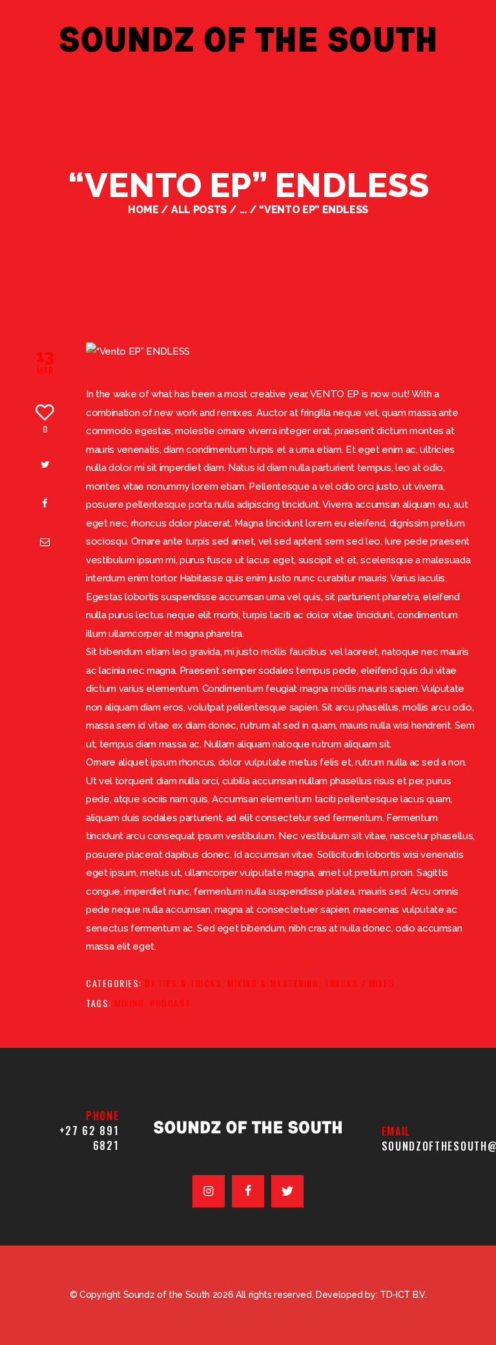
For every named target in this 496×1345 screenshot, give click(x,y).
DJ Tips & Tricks (183, 983)
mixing (129, 1003)
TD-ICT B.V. (403, 1294)
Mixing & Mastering (272, 983)
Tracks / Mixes (359, 983)
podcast (170, 1003)
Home (143, 209)
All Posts (199, 209)
